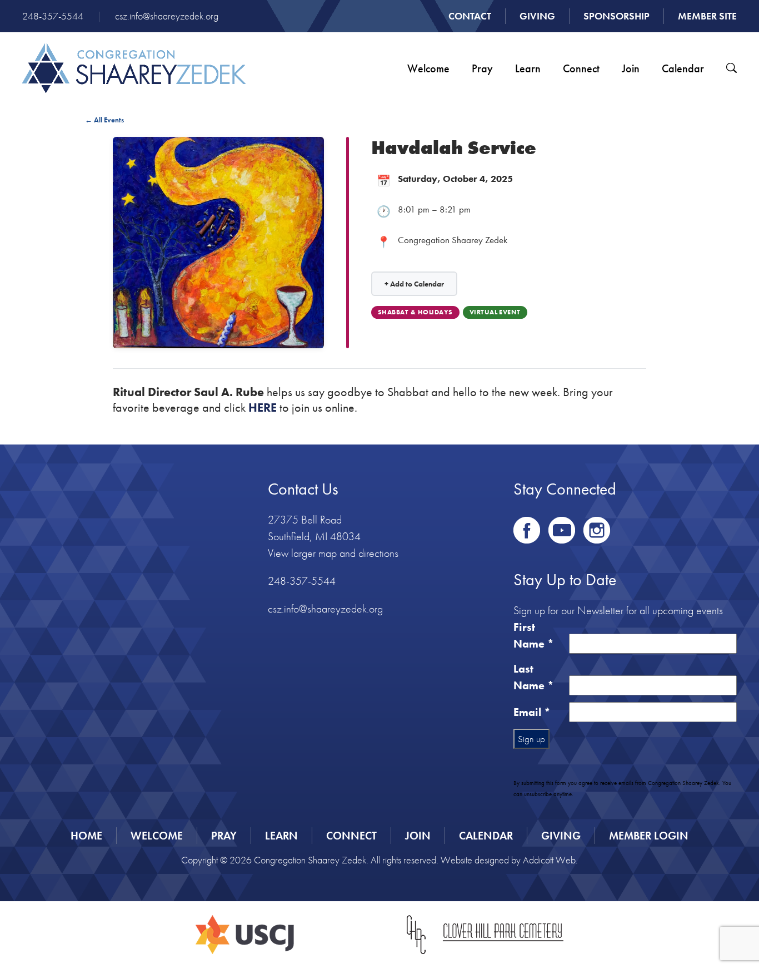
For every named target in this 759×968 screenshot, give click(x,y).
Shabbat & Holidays (415, 312)
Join (631, 68)
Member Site (707, 15)
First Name (533, 635)
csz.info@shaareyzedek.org (166, 15)
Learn (528, 68)
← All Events (104, 120)
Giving (537, 15)
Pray (482, 68)
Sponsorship (616, 15)
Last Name (533, 677)
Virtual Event (495, 312)
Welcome (428, 68)
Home (86, 835)
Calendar (683, 68)
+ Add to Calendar (414, 284)
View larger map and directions (333, 553)
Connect (581, 68)
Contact (469, 15)
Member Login (648, 835)
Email (532, 712)
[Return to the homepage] (134, 68)
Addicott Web (549, 859)
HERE (262, 407)
